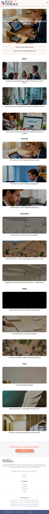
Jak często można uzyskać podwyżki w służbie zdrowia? (24, 432)
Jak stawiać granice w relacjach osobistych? (24, 334)
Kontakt (24, 476)
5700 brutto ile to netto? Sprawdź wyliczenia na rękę (24, 22)
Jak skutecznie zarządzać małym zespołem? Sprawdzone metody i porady (24, 81)
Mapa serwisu (21, 512)
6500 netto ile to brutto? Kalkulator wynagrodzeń (24, 43)
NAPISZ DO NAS (24, 450)
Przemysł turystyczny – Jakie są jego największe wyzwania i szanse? (24, 259)
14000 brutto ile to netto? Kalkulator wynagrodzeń (24, 47)
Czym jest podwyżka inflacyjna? (24, 385)
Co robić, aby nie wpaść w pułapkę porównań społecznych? (24, 357)
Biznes (24, 59)
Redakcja (24, 474)
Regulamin (30, 512)
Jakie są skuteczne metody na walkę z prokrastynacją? (24, 310)
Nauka (24, 289)
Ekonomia (24, 139)
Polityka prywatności (9, 512)
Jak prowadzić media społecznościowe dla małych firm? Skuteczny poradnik (24, 132)
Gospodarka (24, 214)
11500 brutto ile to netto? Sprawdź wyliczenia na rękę (24, 502)
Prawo (24, 364)
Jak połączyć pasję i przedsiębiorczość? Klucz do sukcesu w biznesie (24, 106)
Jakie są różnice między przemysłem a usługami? (24, 235)
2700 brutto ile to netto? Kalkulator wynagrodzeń (24, 500)
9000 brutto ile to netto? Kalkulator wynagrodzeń (24, 506)
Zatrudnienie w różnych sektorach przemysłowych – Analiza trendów (24, 282)
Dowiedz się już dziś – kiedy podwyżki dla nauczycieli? (24, 409)
